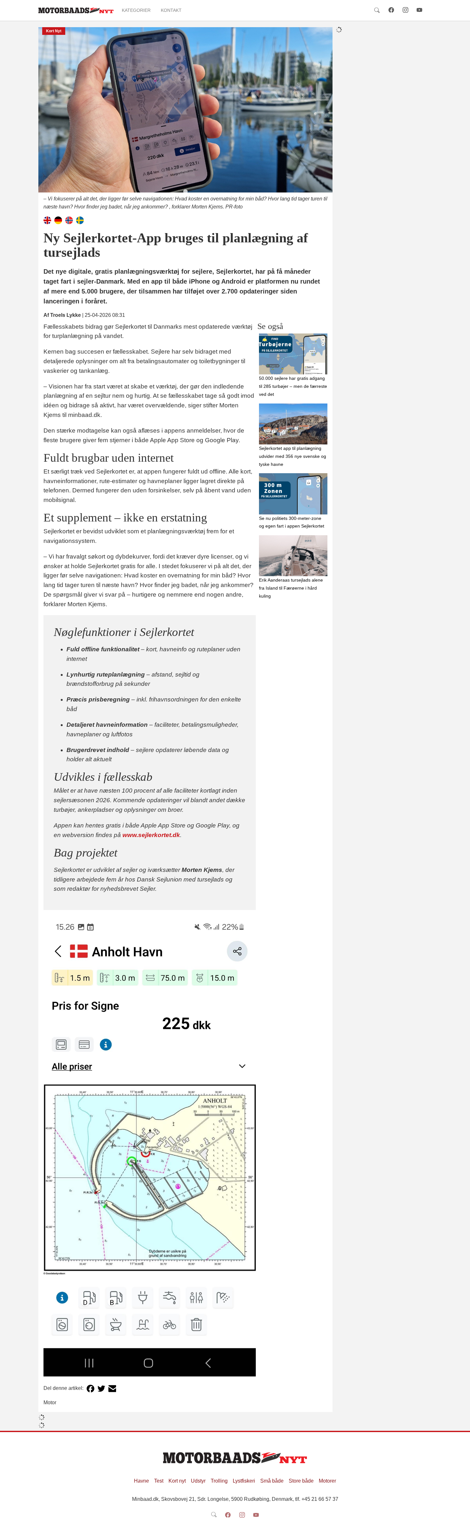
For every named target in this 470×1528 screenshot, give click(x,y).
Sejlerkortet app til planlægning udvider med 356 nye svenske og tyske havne (292, 456)
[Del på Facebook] (90, 1388)
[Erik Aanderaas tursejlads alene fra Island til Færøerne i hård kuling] (293, 555)
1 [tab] (185, 192)
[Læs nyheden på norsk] (69, 220)
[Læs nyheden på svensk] (80, 220)
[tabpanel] (185, 119)
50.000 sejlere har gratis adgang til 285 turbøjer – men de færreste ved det (293, 386)
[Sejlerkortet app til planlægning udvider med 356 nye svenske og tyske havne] (293, 424)
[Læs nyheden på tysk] (58, 220)
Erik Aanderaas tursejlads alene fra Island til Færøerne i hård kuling (291, 588)
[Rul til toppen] (460, 1518)
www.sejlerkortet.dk (151, 835)
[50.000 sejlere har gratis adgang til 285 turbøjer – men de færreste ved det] (293, 353)
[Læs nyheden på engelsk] (47, 220)
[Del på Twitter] (101, 1388)
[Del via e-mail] (112, 1388)
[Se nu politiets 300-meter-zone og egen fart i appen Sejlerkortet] (293, 493)
